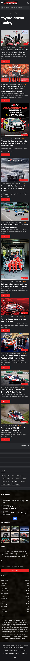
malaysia (23, 481)
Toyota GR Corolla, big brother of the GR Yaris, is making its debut (14, 188)
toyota (17, 484)
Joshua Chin (5, 47)
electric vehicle (5, 481)
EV (12, 481)
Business (4, 583)
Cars (3, 585)
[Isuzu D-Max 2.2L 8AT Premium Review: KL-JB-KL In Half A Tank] (15, 528)
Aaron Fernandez (7, 84)
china (12, 478)
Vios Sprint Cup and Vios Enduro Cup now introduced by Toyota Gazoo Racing (15, 143)
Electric (24, 478)
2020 (8, 475)
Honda (16, 481)
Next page (23, 445)
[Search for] (28, 4)
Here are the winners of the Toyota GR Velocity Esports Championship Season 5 (13, 88)
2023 (17, 475)
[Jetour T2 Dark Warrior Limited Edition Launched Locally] (5, 534)
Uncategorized (6, 604)
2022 (13, 475)
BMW (3, 478)
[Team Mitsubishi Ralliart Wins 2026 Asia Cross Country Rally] (5, 540)
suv (13, 484)
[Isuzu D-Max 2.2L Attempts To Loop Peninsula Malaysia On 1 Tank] (24, 534)
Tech (3, 601)
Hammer (4, 425)
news (3, 484)
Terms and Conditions (8, 653)
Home (4, 13)
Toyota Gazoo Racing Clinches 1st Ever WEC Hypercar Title (14, 357)
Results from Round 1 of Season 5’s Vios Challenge (14, 226)
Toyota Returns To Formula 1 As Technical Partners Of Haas (14, 51)
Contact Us (18, 653)
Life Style (4, 588)
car (8, 478)
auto (22, 475)
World (3, 609)
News (3, 596)
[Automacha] (11, 3)
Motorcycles (5, 591)
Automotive (5, 580)
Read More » (6, 61)
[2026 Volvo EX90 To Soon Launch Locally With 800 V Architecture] (15, 534)
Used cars (5, 606)
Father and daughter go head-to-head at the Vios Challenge (14, 285)
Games (5, 611)
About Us (24, 653)
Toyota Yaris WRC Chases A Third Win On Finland (13, 429)
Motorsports (5, 593)
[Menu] (2, 4)
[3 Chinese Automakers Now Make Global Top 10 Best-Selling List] (24, 528)
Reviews (4, 598)
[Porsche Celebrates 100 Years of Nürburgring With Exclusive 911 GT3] (24, 540)
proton (8, 484)
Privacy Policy (22, 650)
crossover (18, 478)
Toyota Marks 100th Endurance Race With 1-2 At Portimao (14, 390)
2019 (3, 475)
